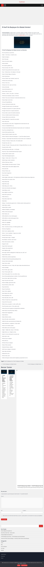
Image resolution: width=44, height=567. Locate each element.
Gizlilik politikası (24, 565)
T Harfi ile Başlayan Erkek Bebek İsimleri (11, 378)
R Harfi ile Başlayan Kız (8, 361)
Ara (41, 526)
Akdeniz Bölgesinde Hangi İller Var (6, 530)
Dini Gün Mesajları (4, 546)
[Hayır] (42, 564)
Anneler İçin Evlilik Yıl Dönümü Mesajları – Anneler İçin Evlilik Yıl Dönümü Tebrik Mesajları (15, 538)
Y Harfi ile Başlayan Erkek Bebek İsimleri (4, 378)
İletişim (2, 558)
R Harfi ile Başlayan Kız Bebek (18, 361)
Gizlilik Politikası (3, 554)
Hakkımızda (3, 556)
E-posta (24, 510)
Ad (2, 510)
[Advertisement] (22, 14)
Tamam (19, 565)
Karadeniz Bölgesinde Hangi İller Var (6, 534)
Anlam (2, 542)
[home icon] (2, 5)
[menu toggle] (5, 5)
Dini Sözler (2, 548)
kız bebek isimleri (22, 35)
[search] (42, 5)
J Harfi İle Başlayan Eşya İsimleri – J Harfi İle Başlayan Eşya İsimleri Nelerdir (13, 536)
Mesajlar (2, 550)
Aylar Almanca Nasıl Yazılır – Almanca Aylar (8, 532)
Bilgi (1, 544)
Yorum (2, 496)
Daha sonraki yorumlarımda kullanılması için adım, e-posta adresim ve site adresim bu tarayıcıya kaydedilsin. (22, 515)
